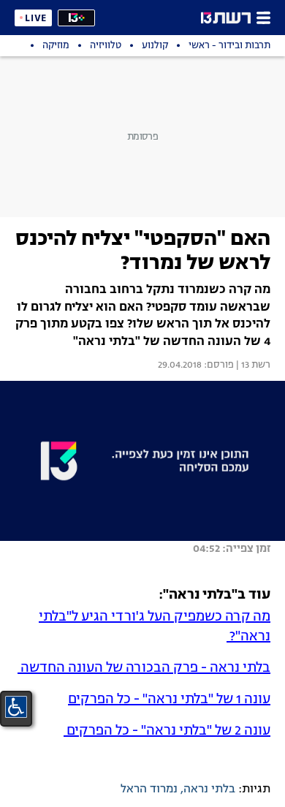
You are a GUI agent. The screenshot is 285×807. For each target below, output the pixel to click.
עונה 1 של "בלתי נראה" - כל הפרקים (169, 699)
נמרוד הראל (149, 789)
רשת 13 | (252, 365)
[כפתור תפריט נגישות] (16, 707)
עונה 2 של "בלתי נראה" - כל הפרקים (167, 731)
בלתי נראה (209, 789)
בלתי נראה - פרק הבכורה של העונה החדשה (144, 668)
